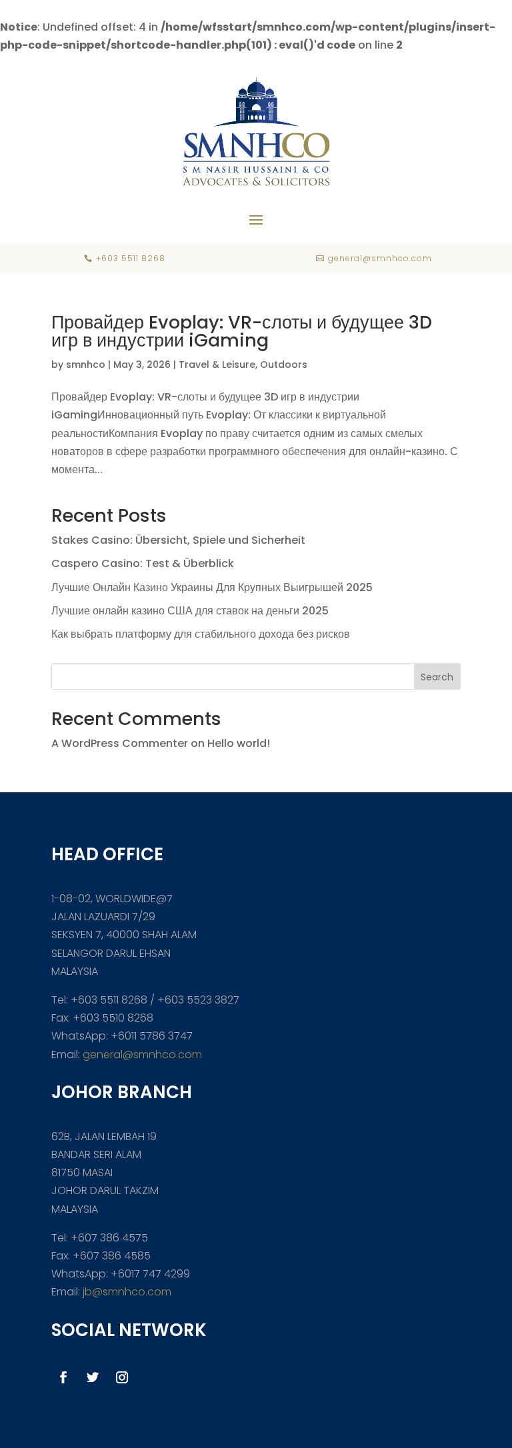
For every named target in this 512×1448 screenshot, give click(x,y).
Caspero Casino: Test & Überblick (142, 563)
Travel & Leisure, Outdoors (243, 364)
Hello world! (238, 743)
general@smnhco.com (142, 1054)
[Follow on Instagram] (122, 1377)
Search (437, 677)
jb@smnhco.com (125, 1291)
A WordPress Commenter (119, 743)
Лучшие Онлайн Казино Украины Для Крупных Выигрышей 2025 (212, 587)
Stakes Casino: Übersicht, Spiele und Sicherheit (178, 540)
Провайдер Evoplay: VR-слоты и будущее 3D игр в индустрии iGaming (241, 331)
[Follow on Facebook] (63, 1377)
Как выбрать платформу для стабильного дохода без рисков (200, 634)
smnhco (85, 364)
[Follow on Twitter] (93, 1377)
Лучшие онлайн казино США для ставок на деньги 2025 (190, 610)
